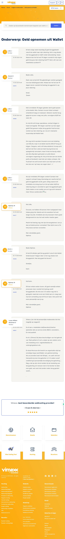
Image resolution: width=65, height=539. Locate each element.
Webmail (47, 506)
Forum (8, 7)
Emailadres (47, 504)
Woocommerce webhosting (8, 502)
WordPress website (27, 493)
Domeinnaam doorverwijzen (52, 495)
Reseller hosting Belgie (7, 523)
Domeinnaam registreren (51, 487)
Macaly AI (47, 516)
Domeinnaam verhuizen (50, 489)
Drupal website (26, 497)
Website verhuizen (27, 489)
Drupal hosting (5, 506)
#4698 (14, 292)
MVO (46, 536)
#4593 (14, 187)
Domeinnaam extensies (50, 493)
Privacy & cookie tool (50, 518)
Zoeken (56, 25)
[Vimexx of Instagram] (55, 476)
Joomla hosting (5, 500)
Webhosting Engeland (6, 493)
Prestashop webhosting (7, 504)
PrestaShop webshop (28, 510)
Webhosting (4, 487)
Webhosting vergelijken (7, 508)
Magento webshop (27, 506)
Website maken (27, 487)
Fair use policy (26, 521)
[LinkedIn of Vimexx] (52, 476)
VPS (2, 510)
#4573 (14, 85)
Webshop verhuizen (28, 512)
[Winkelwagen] (62, 2)
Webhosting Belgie (6, 489)
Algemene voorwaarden (29, 525)
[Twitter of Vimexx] (49, 476)
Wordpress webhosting (7, 495)
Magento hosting (5, 497)
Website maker (26, 491)
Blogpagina (47, 529)
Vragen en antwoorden (17, 7)
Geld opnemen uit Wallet (31, 7)
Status (46, 525)
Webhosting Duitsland (6, 491)
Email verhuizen (49, 508)
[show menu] (2, 2)
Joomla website (27, 495)
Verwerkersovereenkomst (29, 523)
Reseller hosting (5, 521)
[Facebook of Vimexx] (46, 476)
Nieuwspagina (48, 527)
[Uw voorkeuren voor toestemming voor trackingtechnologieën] (63, 404)
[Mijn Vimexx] (58, 2)
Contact (47, 523)
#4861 (14, 330)
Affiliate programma (50, 534)
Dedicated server (5, 512)
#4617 (14, 215)
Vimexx (3, 7)
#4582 (14, 118)
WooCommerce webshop (29, 508)
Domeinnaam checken (50, 491)
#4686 (15, 258)
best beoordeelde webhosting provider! (36, 403)
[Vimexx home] (11, 2)
